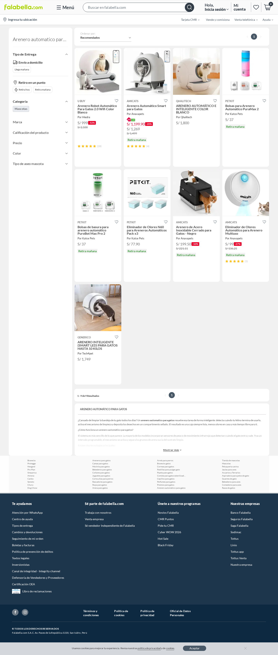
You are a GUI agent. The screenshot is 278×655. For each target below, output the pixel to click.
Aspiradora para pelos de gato (235, 475)
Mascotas (21, 108)
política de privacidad (149, 648)
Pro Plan (31, 469)
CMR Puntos (166, 519)
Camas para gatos (100, 463)
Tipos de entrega (22, 525)
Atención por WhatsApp (27, 512)
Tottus (235, 538)
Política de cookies (121, 613)
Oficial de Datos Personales (180, 613)
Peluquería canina (230, 466)
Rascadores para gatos (102, 482)
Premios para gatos (165, 485)
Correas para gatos (165, 466)
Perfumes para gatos (166, 482)
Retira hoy (24, 89)
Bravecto (31, 460)
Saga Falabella (239, 525)
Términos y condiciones (91, 613)
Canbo (30, 478)
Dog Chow (32, 488)
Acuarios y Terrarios (231, 472)
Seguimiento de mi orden (27, 538)
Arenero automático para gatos (171, 488)
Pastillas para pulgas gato (168, 469)
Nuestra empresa (241, 564)
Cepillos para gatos (165, 478)
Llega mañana (22, 69)
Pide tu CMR (166, 525)
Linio (234, 545)
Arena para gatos (100, 488)
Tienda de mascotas (231, 460)
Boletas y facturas (23, 545)
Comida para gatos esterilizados (171, 475)
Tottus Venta (238, 558)
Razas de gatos (228, 488)
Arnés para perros (165, 460)
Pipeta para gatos (165, 472)
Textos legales (20, 558)
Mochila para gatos (101, 466)
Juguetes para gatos (101, 475)
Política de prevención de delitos (32, 551)
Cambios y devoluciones (27, 532)
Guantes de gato (229, 478)
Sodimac (236, 532)
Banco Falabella (241, 512)
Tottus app (237, 551)
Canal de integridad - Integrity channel (36, 571)
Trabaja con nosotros (98, 512)
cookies (170, 648)
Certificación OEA (23, 584)
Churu (30, 485)
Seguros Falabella (242, 519)
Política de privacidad (147, 613)
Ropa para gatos (99, 485)
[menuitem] (187, 19)
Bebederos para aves (231, 482)
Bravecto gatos (164, 463)
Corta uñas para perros (102, 478)
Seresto (30, 482)
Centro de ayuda (22, 519)
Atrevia (30, 475)
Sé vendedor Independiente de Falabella (110, 525)
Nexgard (31, 466)
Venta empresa (94, 519)
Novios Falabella (168, 512)
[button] (138, 7)
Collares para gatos (101, 472)
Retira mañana (42, 89)
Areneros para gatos (101, 460)
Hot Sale (163, 538)
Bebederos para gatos (102, 469)
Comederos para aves (231, 485)
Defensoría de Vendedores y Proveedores (38, 577)
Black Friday (165, 545)
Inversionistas (21, 564)
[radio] (79, 146)
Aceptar (194, 648)
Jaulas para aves (229, 469)
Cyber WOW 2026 (169, 532)
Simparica (31, 472)
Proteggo (31, 463)
